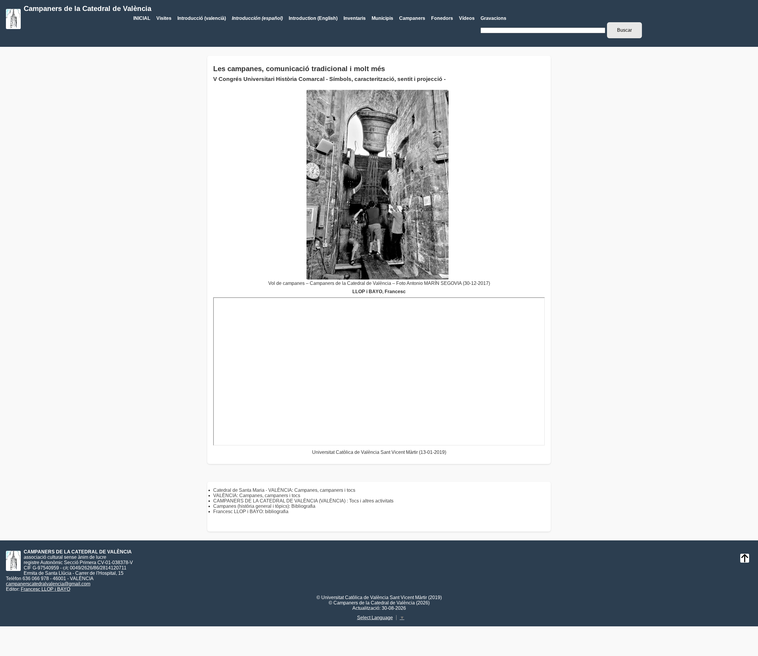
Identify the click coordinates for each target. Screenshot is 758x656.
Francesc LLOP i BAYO (45, 589)
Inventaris (354, 18)
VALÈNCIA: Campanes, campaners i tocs (256, 495)
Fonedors (442, 18)
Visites (163, 18)
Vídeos (467, 18)
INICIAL (141, 18)
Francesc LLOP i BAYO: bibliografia (250, 511)
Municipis (382, 18)
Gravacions (493, 18)
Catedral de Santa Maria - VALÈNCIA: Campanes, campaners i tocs (284, 490)
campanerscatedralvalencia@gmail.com (48, 583)
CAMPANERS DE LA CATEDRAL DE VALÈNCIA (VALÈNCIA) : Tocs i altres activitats (303, 500)
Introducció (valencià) (201, 18)
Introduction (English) (313, 18)
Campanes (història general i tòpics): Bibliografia (264, 506)
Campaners (412, 18)
